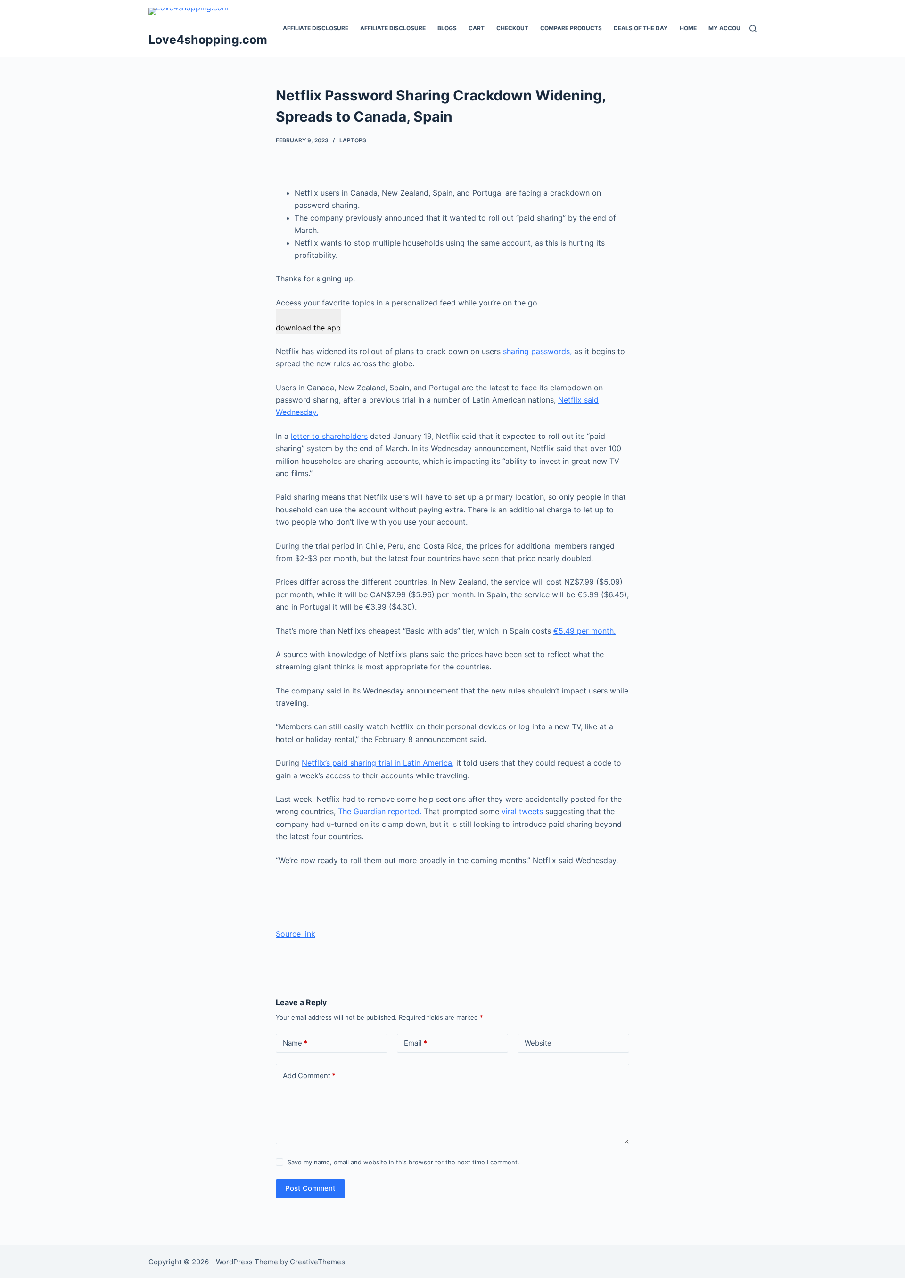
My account (728, 28)
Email (415, 1043)
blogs (447, 28)
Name (295, 1043)
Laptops (352, 140)
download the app (308, 327)
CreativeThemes (317, 1261)
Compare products (571, 28)
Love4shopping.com (207, 40)
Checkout (512, 28)
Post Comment (310, 1188)
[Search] (753, 28)
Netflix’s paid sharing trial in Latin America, (378, 762)
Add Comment (309, 1075)
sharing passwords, (537, 351)
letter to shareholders (329, 436)
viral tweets (522, 811)
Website (538, 1043)
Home (688, 28)
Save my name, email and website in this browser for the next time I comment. (403, 1162)
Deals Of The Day (641, 28)
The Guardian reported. (379, 811)
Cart (477, 28)
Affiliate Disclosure (315, 28)
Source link (295, 934)
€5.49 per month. (584, 630)
